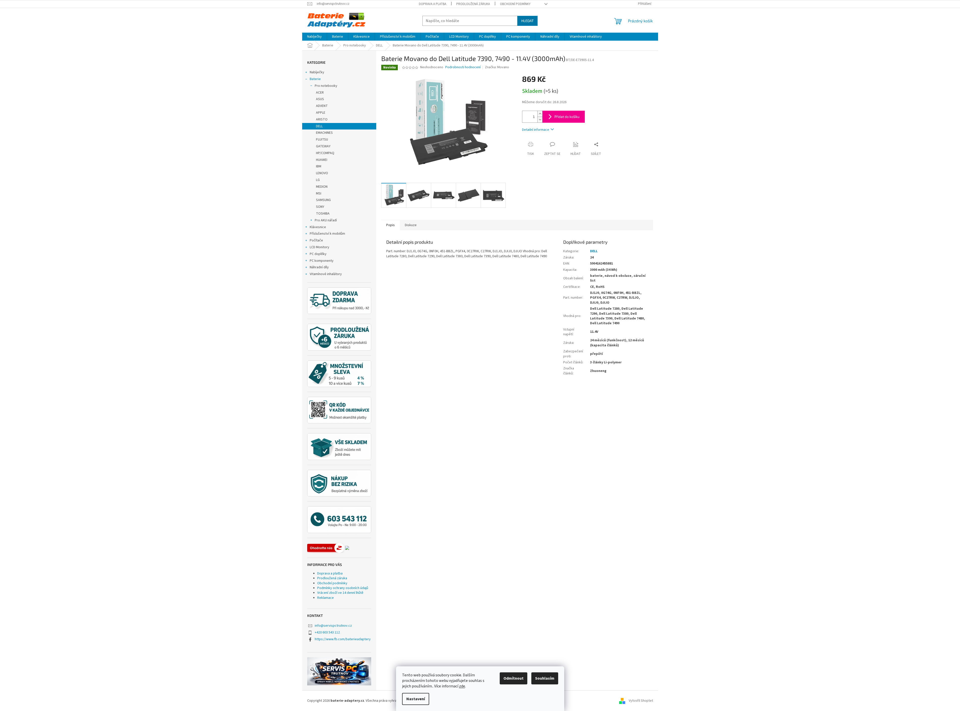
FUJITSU (322, 139)
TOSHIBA (323, 213)
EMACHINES (324, 132)
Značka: (497, 67)
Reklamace (325, 597)
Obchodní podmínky (515, 4)
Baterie (315, 79)
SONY (320, 206)
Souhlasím (544, 678)
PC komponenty (322, 260)
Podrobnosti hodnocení (463, 67)
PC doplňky (318, 253)
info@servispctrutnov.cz (333, 625)
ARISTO (322, 119)
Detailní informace (535, 129)
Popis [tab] (390, 225)
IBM (318, 166)
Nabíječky (317, 72)
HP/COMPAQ (325, 153)
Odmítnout (513, 678)
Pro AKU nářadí (326, 220)
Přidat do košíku (567, 116)
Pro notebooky (326, 85)
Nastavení (415, 699)
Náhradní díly (319, 267)
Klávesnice (318, 227)
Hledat (527, 21)
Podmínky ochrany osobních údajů (342, 588)
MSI (318, 193)
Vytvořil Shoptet (641, 700)
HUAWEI (321, 159)
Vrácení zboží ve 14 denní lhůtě (340, 592)
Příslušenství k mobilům (327, 233)
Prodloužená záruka (473, 4)
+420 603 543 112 (327, 632)
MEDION (322, 186)
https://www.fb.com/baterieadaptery (343, 639)
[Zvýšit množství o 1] (539, 114)
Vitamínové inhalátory (326, 274)
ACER (320, 92)
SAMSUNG (323, 200)
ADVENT (322, 105)
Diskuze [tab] (411, 225)
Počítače (316, 240)
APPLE (320, 112)
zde (462, 686)
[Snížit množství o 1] (539, 119)
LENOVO (322, 173)
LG (318, 179)
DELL (319, 126)
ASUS (320, 99)
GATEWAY (323, 146)
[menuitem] (314, 37)
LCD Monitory (319, 247)
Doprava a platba (432, 4)
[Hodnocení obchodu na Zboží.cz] (325, 548)
